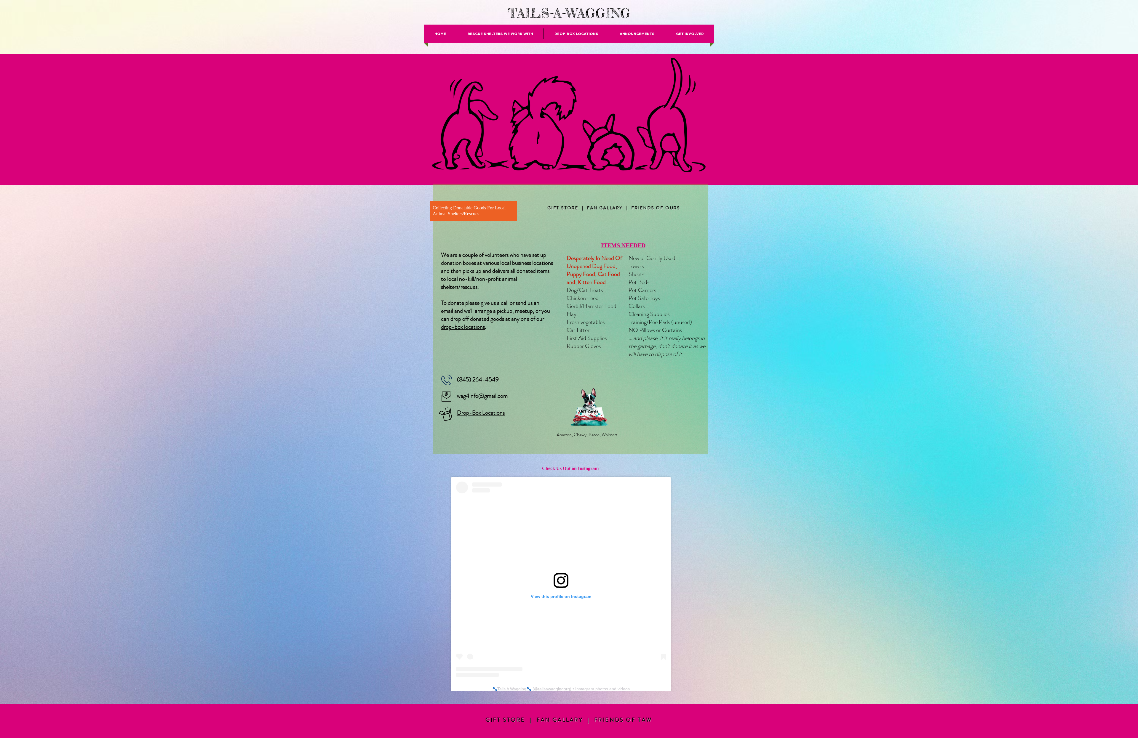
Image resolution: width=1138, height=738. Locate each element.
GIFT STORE (563, 208)
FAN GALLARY (605, 208)
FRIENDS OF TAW (623, 720)
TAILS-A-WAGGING (569, 13)
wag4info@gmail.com (482, 396)
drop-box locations (463, 327)
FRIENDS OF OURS (656, 208)
